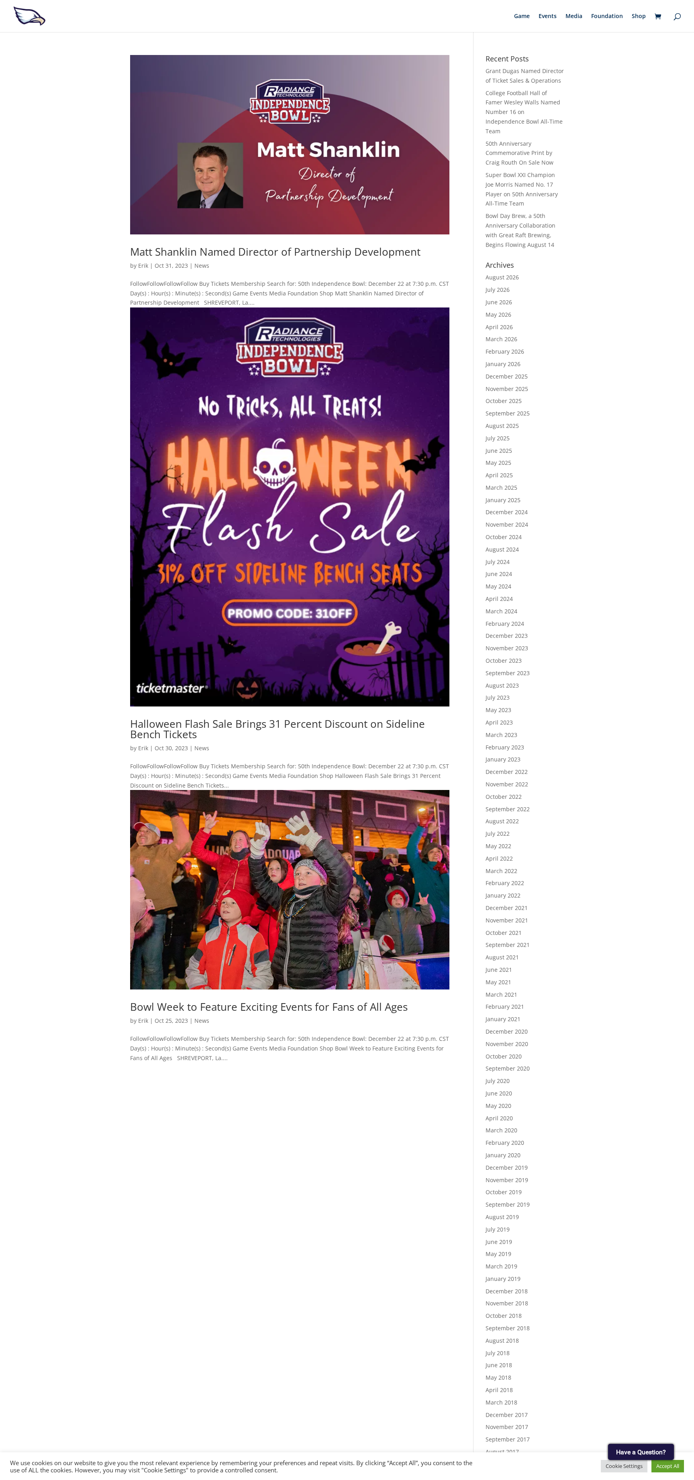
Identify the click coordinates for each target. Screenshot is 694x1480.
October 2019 (504, 1192)
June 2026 (499, 302)
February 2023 (505, 747)
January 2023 (503, 759)
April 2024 (499, 599)
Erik (143, 265)
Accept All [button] (667, 1466)
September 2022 (508, 809)
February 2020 (505, 1142)
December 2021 (507, 908)
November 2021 (507, 920)
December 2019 (507, 1167)
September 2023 (508, 673)
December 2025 (507, 376)
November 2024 (507, 524)
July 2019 (498, 1229)
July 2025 (498, 438)
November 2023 (507, 648)
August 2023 (502, 685)
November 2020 (507, 1044)
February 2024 (505, 623)
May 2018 (498, 1377)
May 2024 (498, 586)
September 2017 (508, 1439)
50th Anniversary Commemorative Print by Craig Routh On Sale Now (519, 153)
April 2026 (499, 327)
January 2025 (503, 500)
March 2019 (501, 1266)
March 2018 (501, 1402)
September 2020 (508, 1068)
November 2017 (507, 1427)
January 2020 (503, 1155)
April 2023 (499, 722)
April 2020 (499, 1118)
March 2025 (501, 487)
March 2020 (501, 1130)
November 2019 (507, 1180)
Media (573, 16)
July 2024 (498, 562)
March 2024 (501, 611)
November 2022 (507, 784)
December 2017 (507, 1415)
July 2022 (498, 833)
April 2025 (499, 475)
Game (522, 16)
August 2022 (502, 821)
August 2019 (502, 1217)
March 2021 (501, 994)
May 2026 (498, 314)
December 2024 (507, 512)
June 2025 (499, 450)
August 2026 (502, 277)
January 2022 (503, 895)
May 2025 (498, 462)
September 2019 (508, 1204)
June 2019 (499, 1242)
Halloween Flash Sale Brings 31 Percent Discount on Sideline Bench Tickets (277, 729)
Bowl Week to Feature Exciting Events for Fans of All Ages (269, 1007)
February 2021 (505, 1006)
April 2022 (499, 858)
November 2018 (507, 1303)
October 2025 (504, 401)
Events (548, 16)
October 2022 (504, 796)
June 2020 (499, 1093)
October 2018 (504, 1315)
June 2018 (499, 1365)
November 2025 (507, 389)
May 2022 (498, 846)
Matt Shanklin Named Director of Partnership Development (275, 251)
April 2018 (499, 1390)
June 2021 (499, 969)
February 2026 (505, 351)
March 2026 (501, 339)
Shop (639, 16)
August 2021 (502, 957)
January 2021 (503, 1019)
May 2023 (498, 710)
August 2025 (502, 426)
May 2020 (498, 1105)
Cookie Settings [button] (624, 1466)
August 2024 (502, 549)
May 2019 (498, 1254)
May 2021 (498, 982)
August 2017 (502, 1452)
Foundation (607, 16)
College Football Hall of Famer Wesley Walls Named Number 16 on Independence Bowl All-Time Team (524, 112)
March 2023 (501, 735)
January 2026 (503, 364)
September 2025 (508, 413)
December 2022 (507, 772)
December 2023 (507, 635)
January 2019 (503, 1279)
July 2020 (498, 1081)
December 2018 (507, 1291)
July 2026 (498, 289)
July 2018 (498, 1353)
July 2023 (498, 697)
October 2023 (504, 660)
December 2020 (507, 1031)
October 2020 (504, 1056)
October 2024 (504, 537)
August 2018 (502, 1340)
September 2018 (508, 1328)
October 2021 (504, 932)
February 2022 (505, 883)
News (201, 265)
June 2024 (499, 574)
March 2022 (501, 871)
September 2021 (508, 945)
